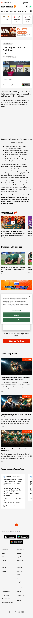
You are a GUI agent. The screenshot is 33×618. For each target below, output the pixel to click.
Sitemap (4, 571)
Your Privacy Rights (16, 310)
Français (19, 582)
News (3, 11)
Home (3, 553)
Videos (4, 568)
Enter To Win (22, 32)
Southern (19, 571)
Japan (3, 189)
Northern (19, 567)
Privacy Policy (6, 591)
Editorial (19, 600)
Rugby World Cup (22, 92)
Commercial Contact (20, 596)
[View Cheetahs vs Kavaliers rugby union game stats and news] (6, 19)
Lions (21, 195)
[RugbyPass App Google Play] (23, 537)
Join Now (19, 553)
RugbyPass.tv (20, 557)
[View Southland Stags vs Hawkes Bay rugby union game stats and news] (27, 19)
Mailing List (20, 560)
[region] (16, 309)
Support (19, 591)
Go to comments (9, 506)
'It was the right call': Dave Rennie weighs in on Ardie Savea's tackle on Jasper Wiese (13, 482)
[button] (31, 11)
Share (15, 85)
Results (4, 560)
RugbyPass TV (22, 11)
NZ (17, 578)
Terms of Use (5, 595)
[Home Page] (8, 6)
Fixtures (4, 557)
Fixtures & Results (11, 11)
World (18, 575)
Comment (7, 85)
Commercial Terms (7, 602)
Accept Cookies (16, 319)
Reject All (16, 315)
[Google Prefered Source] (25, 85)
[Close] (30, 296)
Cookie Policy (6, 599)
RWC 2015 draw (7, 79)
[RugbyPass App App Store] (10, 537)
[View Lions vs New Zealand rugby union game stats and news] (17, 19)
